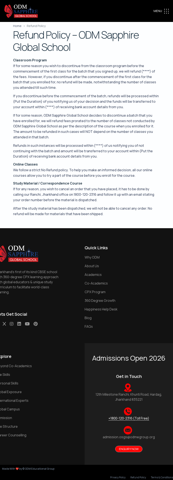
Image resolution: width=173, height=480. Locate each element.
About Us (92, 266)
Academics (93, 274)
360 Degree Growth (100, 300)
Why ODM (92, 257)
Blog (88, 318)
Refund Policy (138, 477)
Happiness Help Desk (101, 309)
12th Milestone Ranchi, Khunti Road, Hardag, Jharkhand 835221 (129, 397)
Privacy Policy (118, 477)
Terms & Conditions (162, 477)
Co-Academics (96, 283)
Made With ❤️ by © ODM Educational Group (28, 469)
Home (17, 26)
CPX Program (95, 292)
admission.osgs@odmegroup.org (129, 437)
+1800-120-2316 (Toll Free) (128, 418)
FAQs (89, 326)
